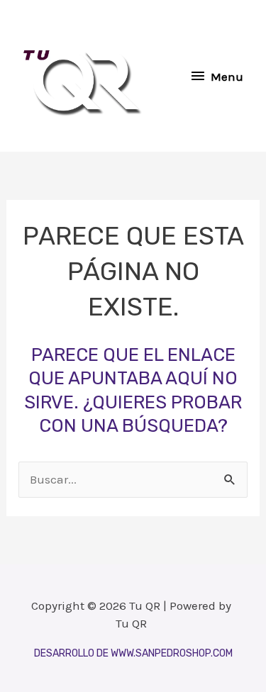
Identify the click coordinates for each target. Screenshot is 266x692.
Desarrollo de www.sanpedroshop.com (133, 653)
